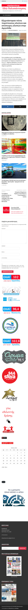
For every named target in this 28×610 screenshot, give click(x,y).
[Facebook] (22, 1)
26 (7, 463)
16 (21, 458)
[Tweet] (20, 106)
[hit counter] (7, 443)
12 (7, 458)
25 (3, 463)
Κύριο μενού (7, 15)
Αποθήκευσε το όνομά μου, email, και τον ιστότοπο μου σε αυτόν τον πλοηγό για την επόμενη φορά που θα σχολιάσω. (13, 267)
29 (17, 463)
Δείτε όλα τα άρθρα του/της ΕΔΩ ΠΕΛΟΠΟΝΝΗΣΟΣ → (17, 212)
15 (17, 458)
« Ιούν (3, 467)
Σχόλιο (4, 228)
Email (3, 252)
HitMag (16, 608)
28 (14, 463)
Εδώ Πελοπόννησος (14, 8)
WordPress (11, 608)
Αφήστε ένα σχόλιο (22, 30)
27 (10, 463)
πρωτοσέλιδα (14, 576)
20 (10, 460)
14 (14, 458)
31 (24, 463)
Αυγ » (6, 467)
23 (21, 460)
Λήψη (3, 481)
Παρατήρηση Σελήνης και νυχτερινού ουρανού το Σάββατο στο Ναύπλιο (13, 133)
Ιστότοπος (4, 258)
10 (24, 455)
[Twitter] (24, 1)
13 (10, 458)
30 (21, 463)
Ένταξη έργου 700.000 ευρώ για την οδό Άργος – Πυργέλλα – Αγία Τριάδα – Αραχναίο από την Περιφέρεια (14, 182)
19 (7, 460)
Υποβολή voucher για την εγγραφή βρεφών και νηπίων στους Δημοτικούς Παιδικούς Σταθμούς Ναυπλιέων (14, 157)
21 (14, 460)
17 (24, 458)
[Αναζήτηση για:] (14, 548)
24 (24, 460)
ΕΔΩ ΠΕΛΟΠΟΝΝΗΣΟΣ (13, 30)
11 (3, 458)
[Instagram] (26, 1)
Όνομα (4, 246)
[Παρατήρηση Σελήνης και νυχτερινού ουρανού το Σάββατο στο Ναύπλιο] (14, 131)
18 (3, 460)
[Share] (8, 106)
